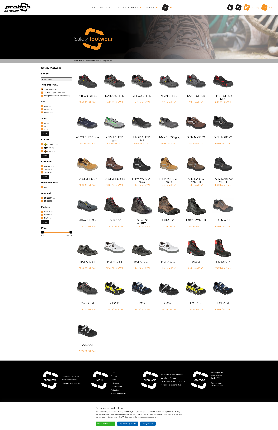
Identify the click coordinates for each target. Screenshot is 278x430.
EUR (270, 7)
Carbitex (48, 215)
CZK (264, 7)
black (50, 148)
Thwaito (48, 169)
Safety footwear (107, 61)
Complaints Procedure (169, 378)
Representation (116, 387)
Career (113, 380)
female (48, 109)
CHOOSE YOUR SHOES (99, 8)
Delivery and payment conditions (173, 381)
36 (46, 126)
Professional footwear (92, 61)
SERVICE (150, 8)
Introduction (78, 61)
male (47, 106)
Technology (115, 390)
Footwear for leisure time (70, 376)
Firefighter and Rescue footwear (57, 96)
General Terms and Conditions (172, 374)
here (155, 417)
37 (46, 129)
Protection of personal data (171, 385)
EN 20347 (49, 198)
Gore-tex (49, 212)
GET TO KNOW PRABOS (126, 8)
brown (51, 151)
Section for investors (118, 394)
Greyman (49, 166)
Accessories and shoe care (71, 383)
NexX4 (47, 218)
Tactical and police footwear (55, 92)
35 (46, 123)
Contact (114, 376)
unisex (48, 112)
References (115, 383)
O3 (46, 187)
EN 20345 (49, 201)
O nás (113, 373)
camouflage (52, 144)
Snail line (48, 172)
